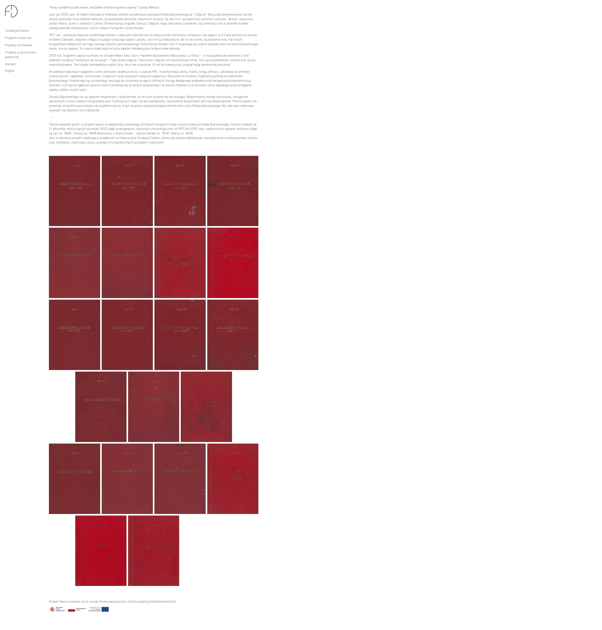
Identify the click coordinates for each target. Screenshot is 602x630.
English (10, 71)
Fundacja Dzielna (17, 30)
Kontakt (10, 64)
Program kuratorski (18, 38)
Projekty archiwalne (18, 45)
